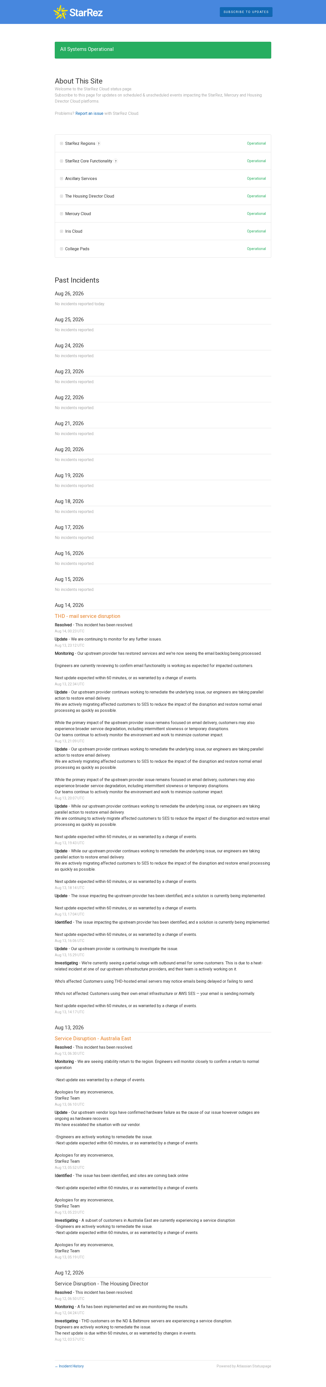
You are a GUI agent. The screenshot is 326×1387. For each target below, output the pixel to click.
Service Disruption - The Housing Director (101, 1284)
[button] (246, 12)
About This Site (79, 81)
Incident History (69, 1366)
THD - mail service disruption (87, 616)
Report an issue (89, 113)
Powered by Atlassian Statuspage (244, 1366)
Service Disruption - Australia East (93, 1038)
